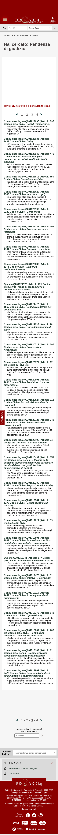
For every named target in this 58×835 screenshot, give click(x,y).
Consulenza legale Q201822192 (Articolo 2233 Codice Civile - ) (26, 210)
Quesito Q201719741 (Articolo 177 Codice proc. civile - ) (28, 559)
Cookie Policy (19, 806)
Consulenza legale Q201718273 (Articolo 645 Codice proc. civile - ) (29, 614)
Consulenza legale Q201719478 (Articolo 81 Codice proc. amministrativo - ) (28, 576)
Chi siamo (31, 806)
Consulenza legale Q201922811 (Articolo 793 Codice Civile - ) (29, 178)
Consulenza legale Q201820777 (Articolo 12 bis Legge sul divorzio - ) (28, 363)
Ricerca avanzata (54, 28)
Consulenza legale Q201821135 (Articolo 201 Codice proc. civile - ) (29, 327)
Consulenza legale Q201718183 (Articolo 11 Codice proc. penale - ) (28, 653)
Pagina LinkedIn (41, 814)
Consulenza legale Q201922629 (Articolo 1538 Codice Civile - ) (26, 193)
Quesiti (35, 35)
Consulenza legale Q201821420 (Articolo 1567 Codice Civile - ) (27, 307)
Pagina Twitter (34, 814)
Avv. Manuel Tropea (38, 792)
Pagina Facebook (28, 814)
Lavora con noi (29, 809)
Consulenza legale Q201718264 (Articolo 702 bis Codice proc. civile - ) (29, 633)
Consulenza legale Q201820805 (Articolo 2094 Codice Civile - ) (26, 382)
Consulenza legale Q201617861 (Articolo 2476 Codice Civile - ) (27, 673)
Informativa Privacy (43, 803)
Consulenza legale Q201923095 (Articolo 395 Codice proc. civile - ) (29, 122)
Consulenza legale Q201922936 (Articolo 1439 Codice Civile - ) (26, 140)
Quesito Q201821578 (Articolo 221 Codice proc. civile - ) (27, 287)
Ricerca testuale (21, 35)
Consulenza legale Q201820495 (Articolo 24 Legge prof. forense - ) (28, 441)
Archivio (40, 806)
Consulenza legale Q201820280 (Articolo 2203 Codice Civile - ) (28, 484)
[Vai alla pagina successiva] (41, 114)
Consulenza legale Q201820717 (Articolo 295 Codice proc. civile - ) (29, 347)
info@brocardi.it (26, 803)
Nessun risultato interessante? (29, 730)
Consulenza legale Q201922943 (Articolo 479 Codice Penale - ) (29, 158)
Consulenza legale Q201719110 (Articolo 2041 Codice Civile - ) (26, 595)
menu (5, 19)
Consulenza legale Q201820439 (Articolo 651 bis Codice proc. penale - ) (29, 462)
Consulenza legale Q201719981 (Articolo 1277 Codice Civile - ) (26, 503)
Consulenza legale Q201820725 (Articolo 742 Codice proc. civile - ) (29, 422)
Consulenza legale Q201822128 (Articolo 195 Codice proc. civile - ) (29, 229)
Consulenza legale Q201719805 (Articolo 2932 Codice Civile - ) (27, 540)
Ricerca (7, 35)
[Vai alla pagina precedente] (17, 114)
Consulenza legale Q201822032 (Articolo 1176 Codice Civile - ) (26, 267)
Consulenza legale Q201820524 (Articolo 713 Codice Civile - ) (29, 402)
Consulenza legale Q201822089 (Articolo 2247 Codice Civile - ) (27, 248)
